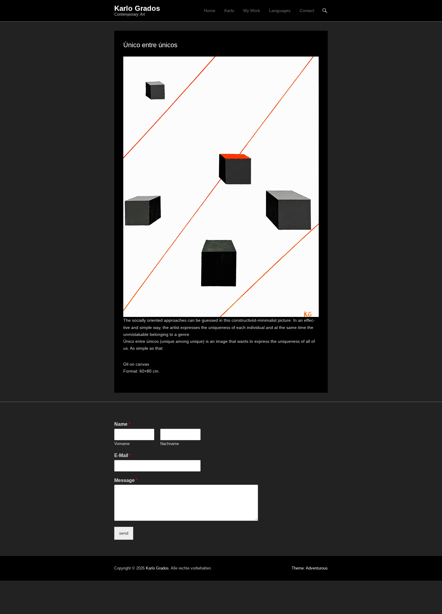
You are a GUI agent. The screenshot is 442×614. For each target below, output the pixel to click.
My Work (251, 10)
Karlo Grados (137, 8)
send (123, 533)
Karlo (229, 10)
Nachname (169, 443)
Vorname (122, 443)
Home (209, 10)
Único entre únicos (150, 45)
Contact (306, 10)
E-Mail (122, 455)
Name (122, 424)
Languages (279, 10)
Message (126, 480)
